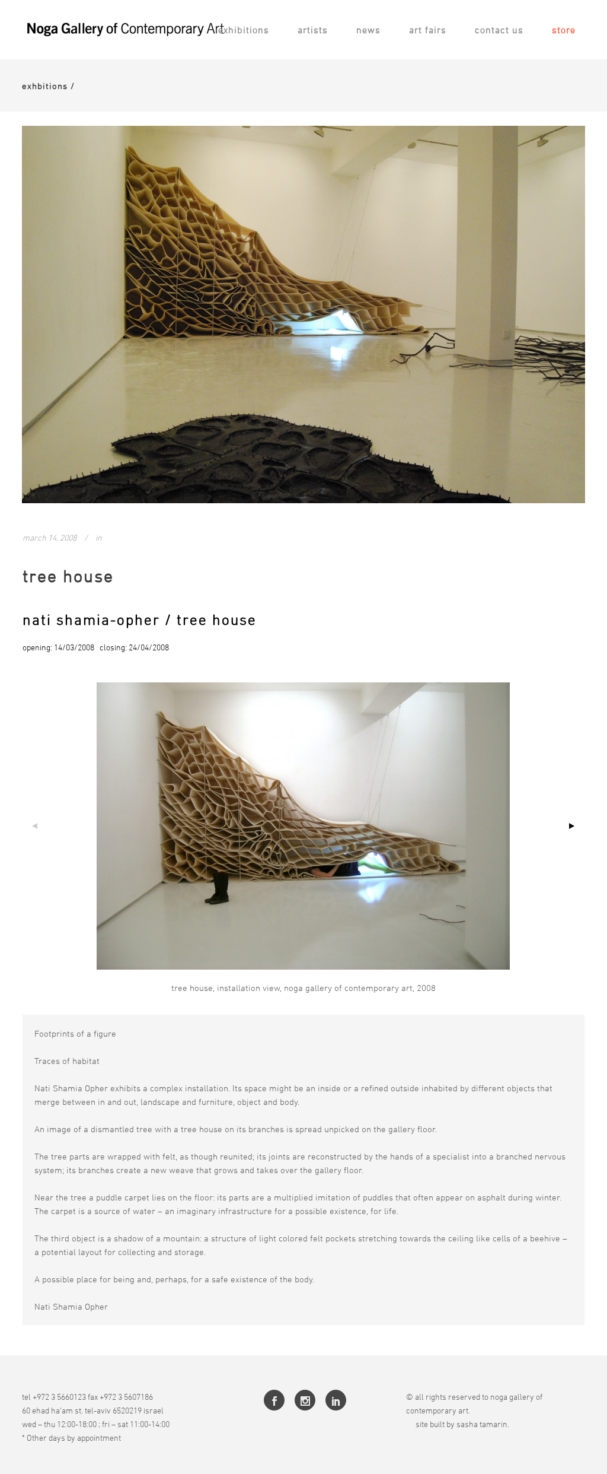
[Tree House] (303, 314)
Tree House (68, 576)
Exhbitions (45, 86)
